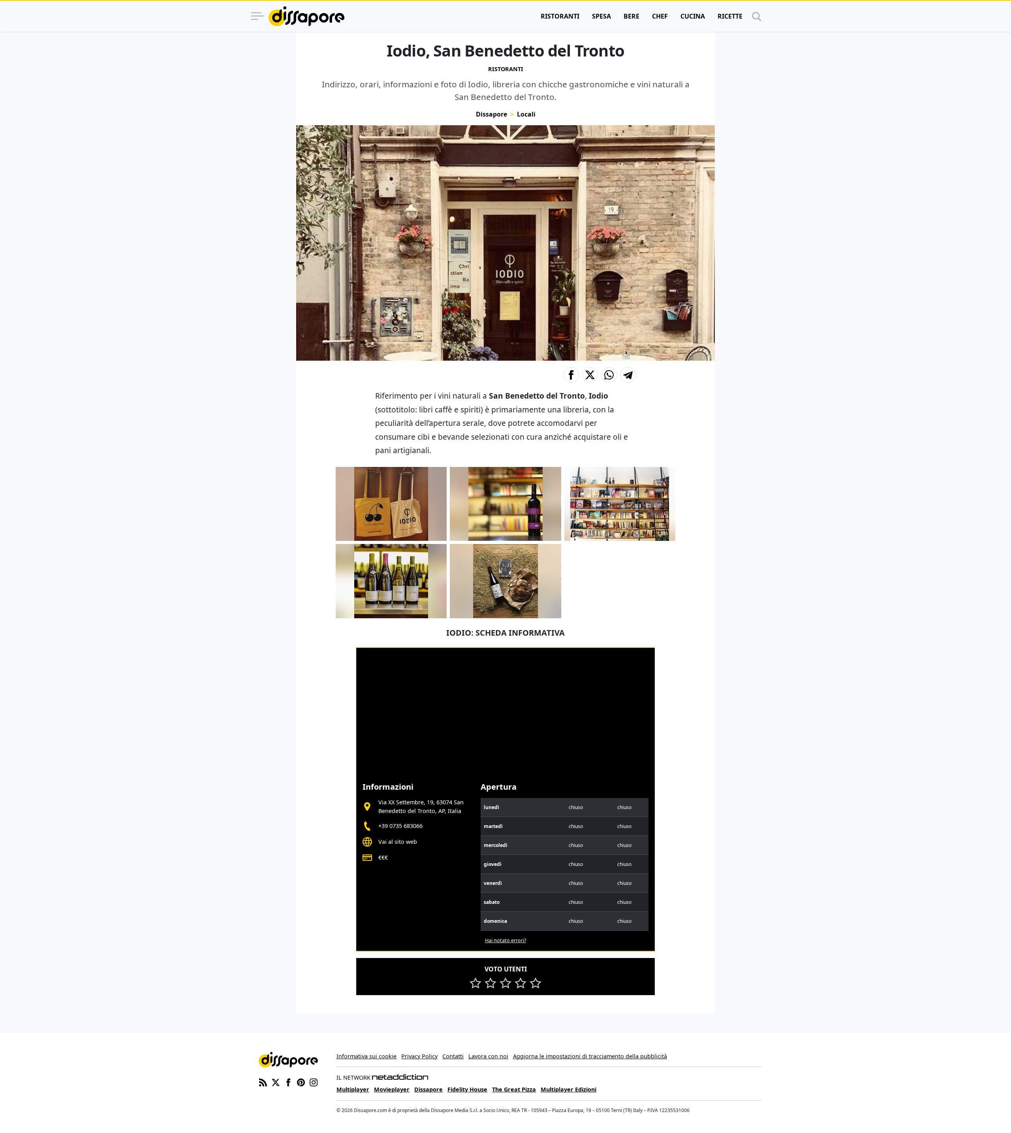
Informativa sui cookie (366, 1056)
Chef (660, 16)
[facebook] (288, 1081)
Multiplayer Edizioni (568, 1089)
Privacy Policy (419, 1056)
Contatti (453, 1056)
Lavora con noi (488, 1056)
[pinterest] (301, 1081)
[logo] (306, 16)
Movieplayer (392, 1089)
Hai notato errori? (505, 940)
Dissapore (491, 114)
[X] (276, 1081)
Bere (631, 16)
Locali (526, 114)
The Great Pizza (514, 1089)
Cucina (692, 16)
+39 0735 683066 (400, 826)
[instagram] (314, 1081)
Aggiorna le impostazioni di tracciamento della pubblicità (590, 1056)
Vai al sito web (397, 841)
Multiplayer (352, 1089)
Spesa (601, 16)
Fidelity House (467, 1089)
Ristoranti (560, 16)
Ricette (730, 16)
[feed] (263, 1081)
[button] (571, 375)
